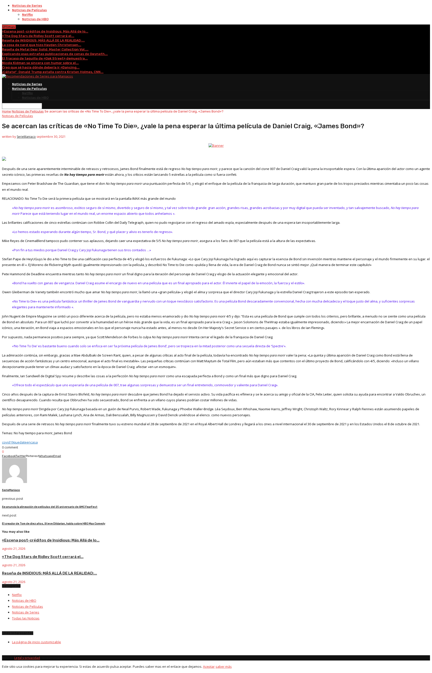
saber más (224, 666)
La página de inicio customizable (36, 642)
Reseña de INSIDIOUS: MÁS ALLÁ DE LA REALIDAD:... (43, 40)
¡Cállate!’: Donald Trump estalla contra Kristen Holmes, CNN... (53, 72)
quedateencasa (26, 442)
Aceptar (209, 666)
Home (6, 111)
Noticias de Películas (29, 10)
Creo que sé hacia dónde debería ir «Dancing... (41, 67)
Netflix (27, 14)
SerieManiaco (26, 136)
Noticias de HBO (35, 19)
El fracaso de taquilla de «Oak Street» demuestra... (45, 58)
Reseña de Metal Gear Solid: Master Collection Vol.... (45, 49)
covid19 (8, 442)
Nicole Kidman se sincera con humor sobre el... (40, 63)
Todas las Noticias (26, 618)
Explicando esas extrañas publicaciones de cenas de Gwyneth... (55, 54)
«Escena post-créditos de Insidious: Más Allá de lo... (45, 31)
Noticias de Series (27, 6)
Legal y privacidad (27, 658)
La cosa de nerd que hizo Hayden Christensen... (41, 45)
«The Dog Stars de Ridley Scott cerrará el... (38, 36)
